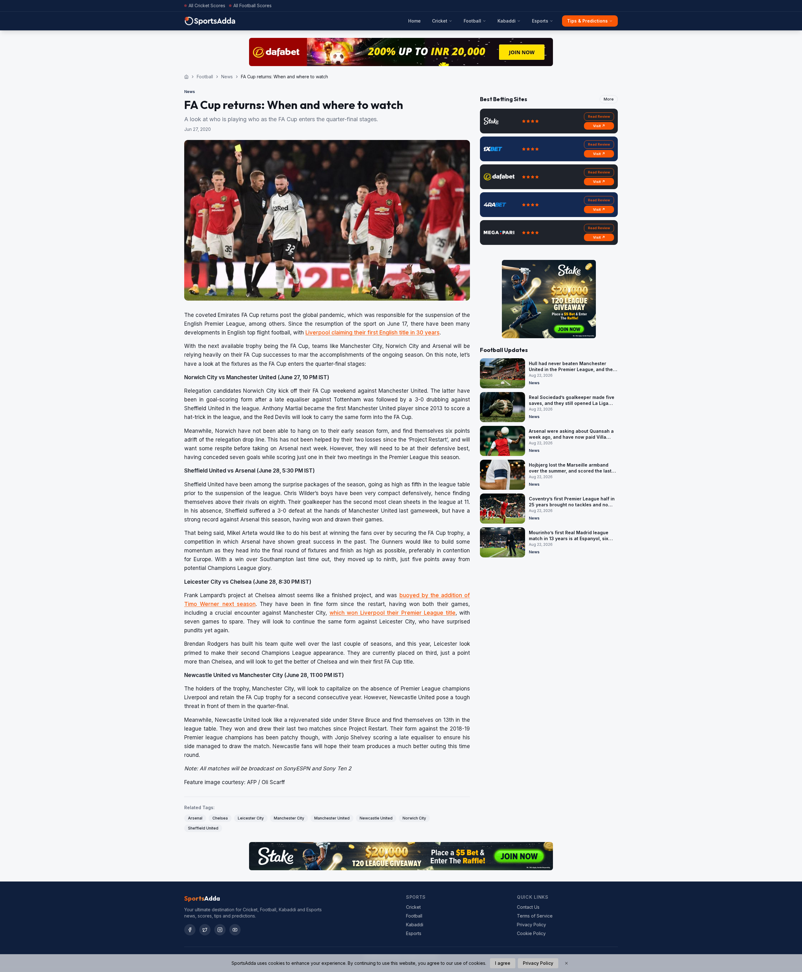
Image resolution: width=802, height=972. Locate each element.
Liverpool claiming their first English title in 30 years (372, 332)
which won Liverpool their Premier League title (393, 613)
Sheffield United (203, 828)
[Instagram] (220, 929)
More (609, 99)
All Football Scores (252, 5)
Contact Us (528, 907)
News (227, 76)
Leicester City (251, 818)
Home (414, 20)
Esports (540, 20)
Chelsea (220, 818)
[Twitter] (205, 929)
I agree (502, 963)
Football (472, 20)
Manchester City (289, 818)
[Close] (566, 963)
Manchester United (332, 818)
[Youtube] (235, 929)
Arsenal (195, 818)
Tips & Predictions (587, 20)
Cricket (439, 20)
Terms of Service (535, 915)
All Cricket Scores (207, 5)
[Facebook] (189, 929)
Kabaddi (506, 20)
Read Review (599, 116)
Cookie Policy (531, 933)
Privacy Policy (531, 924)
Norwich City (414, 818)
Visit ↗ (599, 126)
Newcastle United (376, 818)
